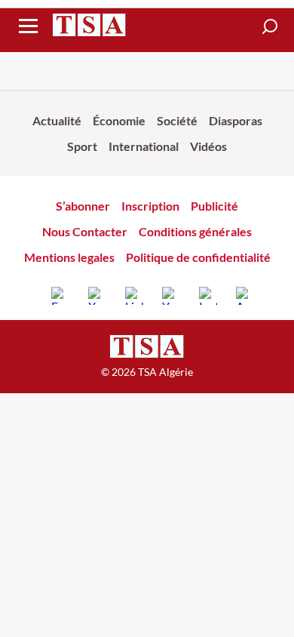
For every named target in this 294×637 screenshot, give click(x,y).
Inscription (150, 205)
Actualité (56, 120)
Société (177, 120)
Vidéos (208, 146)
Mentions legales (69, 257)
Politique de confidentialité (198, 257)
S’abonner (83, 205)
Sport (82, 146)
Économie (119, 120)
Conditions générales (195, 231)
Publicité (214, 205)
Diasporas (235, 120)
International (144, 146)
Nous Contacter (84, 231)
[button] (270, 26)
